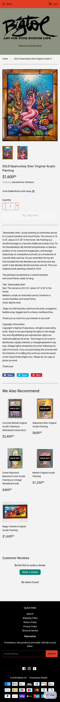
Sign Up (52, 654)
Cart (55, 4)
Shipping (6, 182)
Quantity (6, 200)
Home (5, 58)
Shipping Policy (30, 618)
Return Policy (30, 622)
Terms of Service (30, 630)
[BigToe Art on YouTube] (34, 669)
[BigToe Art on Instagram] (29, 669)
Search (30, 614)
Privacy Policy (30, 626)
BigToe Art (22, 677)
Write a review (30, 572)
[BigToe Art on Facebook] (24, 669)
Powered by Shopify (38, 677)
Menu (9, 4)
